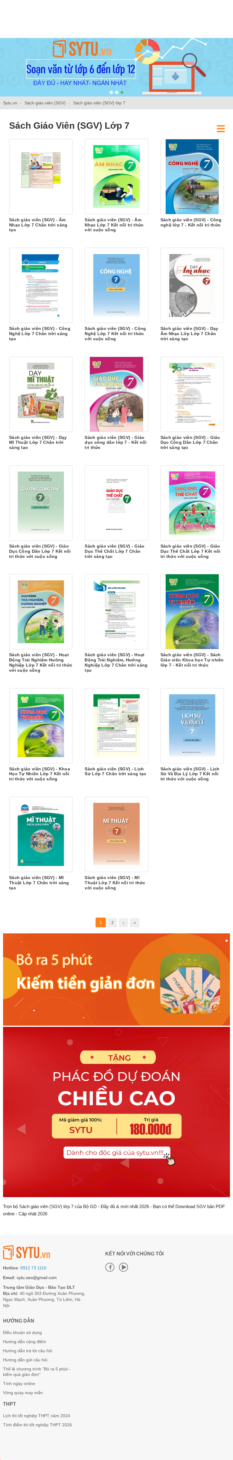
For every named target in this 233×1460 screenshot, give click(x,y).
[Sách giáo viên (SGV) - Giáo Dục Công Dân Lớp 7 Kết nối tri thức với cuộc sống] (40, 502)
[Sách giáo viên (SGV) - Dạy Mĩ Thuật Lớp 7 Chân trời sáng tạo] (40, 393)
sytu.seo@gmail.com (37, 1277)
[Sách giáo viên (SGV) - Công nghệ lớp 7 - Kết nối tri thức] (192, 176)
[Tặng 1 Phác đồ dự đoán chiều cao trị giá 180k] (116, 1195)
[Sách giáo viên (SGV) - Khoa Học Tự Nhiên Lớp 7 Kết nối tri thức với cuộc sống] (40, 725)
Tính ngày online (19, 1383)
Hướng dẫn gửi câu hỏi (25, 1359)
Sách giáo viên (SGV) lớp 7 (69, 126)
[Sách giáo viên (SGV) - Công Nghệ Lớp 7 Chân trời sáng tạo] (40, 285)
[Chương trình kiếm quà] (116, 1024)
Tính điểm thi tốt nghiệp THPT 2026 (37, 1424)
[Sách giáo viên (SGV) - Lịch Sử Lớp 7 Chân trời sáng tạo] (116, 725)
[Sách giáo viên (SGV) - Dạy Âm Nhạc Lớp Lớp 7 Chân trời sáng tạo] (192, 285)
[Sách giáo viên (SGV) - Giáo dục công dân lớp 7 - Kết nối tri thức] (116, 393)
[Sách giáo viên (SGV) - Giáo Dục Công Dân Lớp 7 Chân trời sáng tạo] (192, 393)
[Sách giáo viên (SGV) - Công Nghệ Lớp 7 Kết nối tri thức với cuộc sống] (116, 285)
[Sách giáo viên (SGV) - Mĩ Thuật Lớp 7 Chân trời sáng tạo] (40, 834)
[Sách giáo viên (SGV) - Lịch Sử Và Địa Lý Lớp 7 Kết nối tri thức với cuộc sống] (192, 725)
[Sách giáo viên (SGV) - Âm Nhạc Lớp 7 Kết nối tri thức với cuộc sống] (116, 176)
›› (134, 922)
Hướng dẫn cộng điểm (24, 1341)
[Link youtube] (123, 1267)
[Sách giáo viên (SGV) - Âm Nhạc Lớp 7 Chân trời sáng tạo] (40, 176)
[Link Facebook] (109, 1267)
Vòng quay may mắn (23, 1392)
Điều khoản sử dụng (22, 1332)
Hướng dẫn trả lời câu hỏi (27, 1350)
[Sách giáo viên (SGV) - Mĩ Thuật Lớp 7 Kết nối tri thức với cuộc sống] (116, 834)
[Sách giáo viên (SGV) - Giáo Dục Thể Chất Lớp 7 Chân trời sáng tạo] (116, 502)
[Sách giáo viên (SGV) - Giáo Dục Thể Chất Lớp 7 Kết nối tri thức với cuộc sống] (192, 502)
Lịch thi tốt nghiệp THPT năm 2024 (36, 1415)
